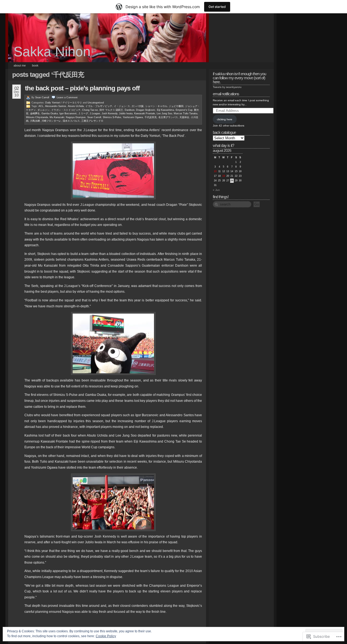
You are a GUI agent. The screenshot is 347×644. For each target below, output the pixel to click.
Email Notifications (226, 93)
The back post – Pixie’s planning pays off (82, 88)
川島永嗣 (35, 120)
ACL (40, 106)
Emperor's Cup (184, 110)
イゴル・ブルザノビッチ (98, 106)
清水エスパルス (71, 120)
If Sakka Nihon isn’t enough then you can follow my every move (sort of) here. (239, 77)
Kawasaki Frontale (144, 113)
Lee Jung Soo (164, 113)
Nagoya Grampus (76, 117)
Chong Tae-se (90, 110)
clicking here (224, 119)
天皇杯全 (184, 117)
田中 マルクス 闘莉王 (111, 110)
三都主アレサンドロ (92, 120)
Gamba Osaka (49, 113)
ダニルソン (43, 110)
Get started (217, 7)
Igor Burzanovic (68, 113)
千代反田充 (150, 117)
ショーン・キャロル (156, 106)
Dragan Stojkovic (145, 110)
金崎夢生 (35, 113)
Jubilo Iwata (126, 113)
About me (20, 65)
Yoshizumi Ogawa (133, 117)
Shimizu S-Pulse (112, 117)
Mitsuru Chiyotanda (37, 117)
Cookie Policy (106, 636)
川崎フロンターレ (51, 120)
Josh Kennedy (109, 113)
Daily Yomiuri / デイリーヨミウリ (63, 102)
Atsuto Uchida (76, 106)
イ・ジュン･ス (122, 106)
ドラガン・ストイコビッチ (66, 110)
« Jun (216, 189)
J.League (95, 113)
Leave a (67, 97)
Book (35, 65)
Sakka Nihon (52, 51)
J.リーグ (83, 113)
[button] (113, 170)
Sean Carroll (42, 97)
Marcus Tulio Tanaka (185, 113)
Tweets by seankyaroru (227, 87)
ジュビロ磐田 (176, 106)
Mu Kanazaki (57, 117)
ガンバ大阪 (137, 106)
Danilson (129, 110)
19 (223, 176)
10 (215, 171)
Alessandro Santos (55, 106)
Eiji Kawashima (165, 110)
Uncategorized (96, 102)
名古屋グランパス (168, 117)
